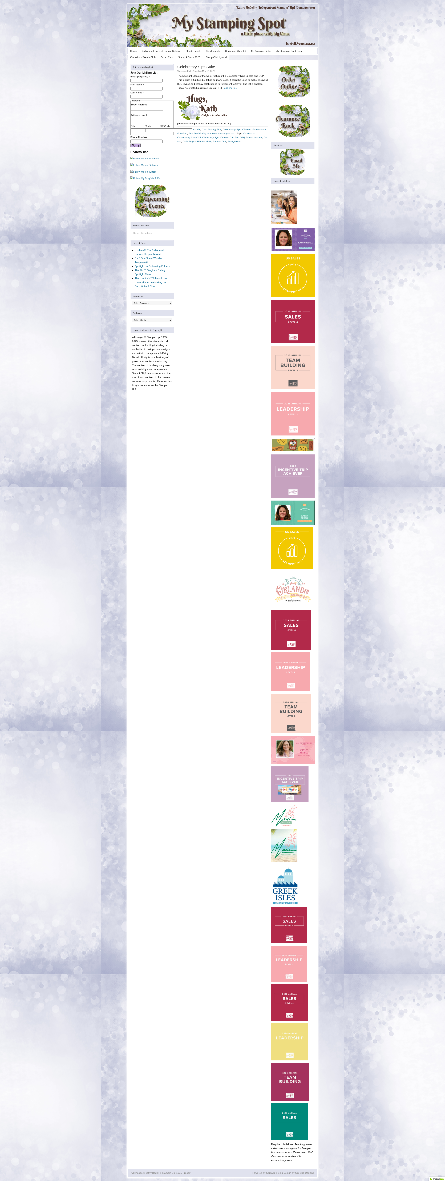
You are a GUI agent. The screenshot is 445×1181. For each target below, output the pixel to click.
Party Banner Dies (216, 141)
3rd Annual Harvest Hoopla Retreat (161, 51)
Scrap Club (167, 57)
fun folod (212, 133)
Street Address (139, 104)
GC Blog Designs (304, 1172)
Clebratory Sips (210, 137)
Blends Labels (193, 51)
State (148, 126)
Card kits (195, 129)
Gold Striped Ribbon (194, 141)
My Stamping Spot (222, 25)
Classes (246, 129)
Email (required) (140, 76)
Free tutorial (259, 129)
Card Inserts (213, 51)
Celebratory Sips (232, 129)
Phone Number (138, 137)
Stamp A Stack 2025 (189, 57)
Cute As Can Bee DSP (232, 137)
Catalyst (270, 1172)
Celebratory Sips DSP (189, 137)
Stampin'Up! (234, 141)
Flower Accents (254, 137)
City (133, 126)
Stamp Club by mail (216, 57)
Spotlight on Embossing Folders (152, 266)
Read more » (229, 87)
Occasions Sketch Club (143, 57)
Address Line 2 (139, 115)
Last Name (137, 92)
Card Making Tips (211, 129)
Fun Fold (182, 133)
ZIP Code (165, 126)
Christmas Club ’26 (235, 51)
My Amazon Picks (260, 51)
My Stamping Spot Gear (289, 51)
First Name (137, 84)
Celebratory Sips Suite (196, 67)
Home (133, 51)
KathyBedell (193, 71)
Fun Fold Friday (197, 133)
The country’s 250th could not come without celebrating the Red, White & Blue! (151, 282)
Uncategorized (226, 133)
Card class (249, 133)
